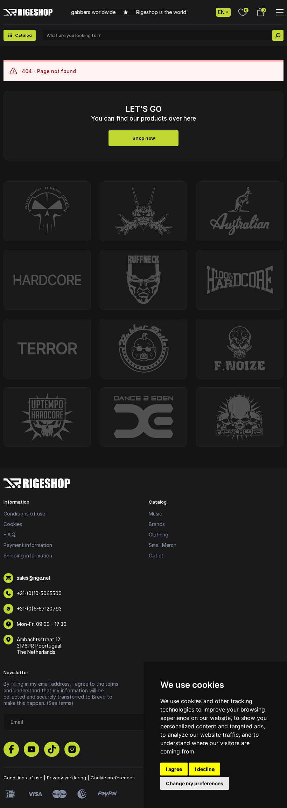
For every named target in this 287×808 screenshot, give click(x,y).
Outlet (156, 555)
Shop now (143, 138)
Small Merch (162, 545)
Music (155, 514)
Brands (157, 524)
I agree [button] (174, 769)
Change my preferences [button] (194, 783)
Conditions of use (24, 514)
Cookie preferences (113, 777)
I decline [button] (205, 769)
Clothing (158, 535)
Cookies (13, 524)
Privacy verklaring (66, 777)
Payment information (28, 545)
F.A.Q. (10, 535)
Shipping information (28, 555)
